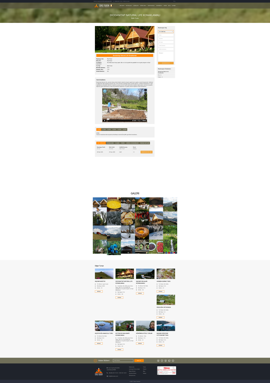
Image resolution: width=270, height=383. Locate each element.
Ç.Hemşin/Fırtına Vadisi (134, 369)
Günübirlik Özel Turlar (144, 333)
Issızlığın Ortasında (164, 307)
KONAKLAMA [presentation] (110, 143)
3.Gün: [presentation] (109, 129)
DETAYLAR (99, 291)
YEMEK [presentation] (123, 143)
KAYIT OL (139, 360)
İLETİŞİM (173, 5)
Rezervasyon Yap (146, 152)
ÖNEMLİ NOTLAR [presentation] (144, 143)
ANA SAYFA (122, 5)
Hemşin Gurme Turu (163, 281)
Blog (144, 371)
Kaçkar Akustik (100, 281)
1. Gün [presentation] (98, 129)
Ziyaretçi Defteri (132, 373)
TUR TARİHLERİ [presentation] (101, 143)
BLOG (169, 5)
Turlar (144, 367)
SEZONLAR (135, 5)
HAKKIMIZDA (159, 5)
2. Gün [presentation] (104, 129)
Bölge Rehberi (132, 371)
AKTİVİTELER (128, 5)
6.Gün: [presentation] (124, 129)
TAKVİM (165, 5)
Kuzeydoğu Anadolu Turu (104, 333)
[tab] (98, 129)
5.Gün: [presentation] (119, 129)
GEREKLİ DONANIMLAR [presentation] (132, 143)
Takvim (144, 369)
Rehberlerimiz (132, 375)
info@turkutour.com (113, 376)
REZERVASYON (151, 5)
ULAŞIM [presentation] (117, 143)
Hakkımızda (131, 367)
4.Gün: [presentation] (114, 129)
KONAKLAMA (143, 5)
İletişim (144, 373)
